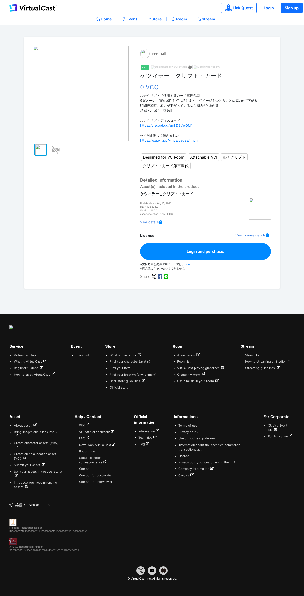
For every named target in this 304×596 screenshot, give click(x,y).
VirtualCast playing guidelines (198, 368)
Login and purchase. (205, 251)
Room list (184, 361)
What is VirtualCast (28, 361)
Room (181, 19)
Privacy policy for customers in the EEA (207, 462)
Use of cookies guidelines (196, 438)
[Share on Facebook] (160, 276)
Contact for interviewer (95, 482)
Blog (141, 444)
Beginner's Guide (26, 368)
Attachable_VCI (203, 157)
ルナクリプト (234, 157)
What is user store (123, 355)
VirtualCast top (25, 355)
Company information (193, 469)
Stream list (253, 355)
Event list (82, 355)
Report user (87, 451)
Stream (208, 19)
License (183, 456)
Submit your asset (27, 465)
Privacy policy (188, 432)
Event (131, 19)
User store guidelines (125, 381)
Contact (84, 469)
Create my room (189, 374)
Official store (119, 387)
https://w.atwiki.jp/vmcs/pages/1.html (169, 140)
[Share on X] (154, 276)
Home (106, 19)
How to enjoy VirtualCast (32, 374)
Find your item (120, 368)
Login (269, 7)
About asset (23, 425)
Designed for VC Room (163, 157)
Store (157, 19)
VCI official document (94, 432)
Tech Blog (145, 437)
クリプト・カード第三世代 (166, 165)
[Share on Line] (166, 276)
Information (146, 431)
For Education (278, 436)
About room (186, 355)
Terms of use (187, 425)
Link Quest (243, 7)
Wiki (82, 425)
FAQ (82, 438)
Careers (184, 475)
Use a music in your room (196, 381)
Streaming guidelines (260, 368)
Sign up (292, 7)
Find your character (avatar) (130, 361)
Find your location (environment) (133, 374)
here (188, 264)
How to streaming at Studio (265, 361)
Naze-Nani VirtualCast (95, 445)
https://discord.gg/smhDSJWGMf (166, 125)
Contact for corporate (95, 475)
